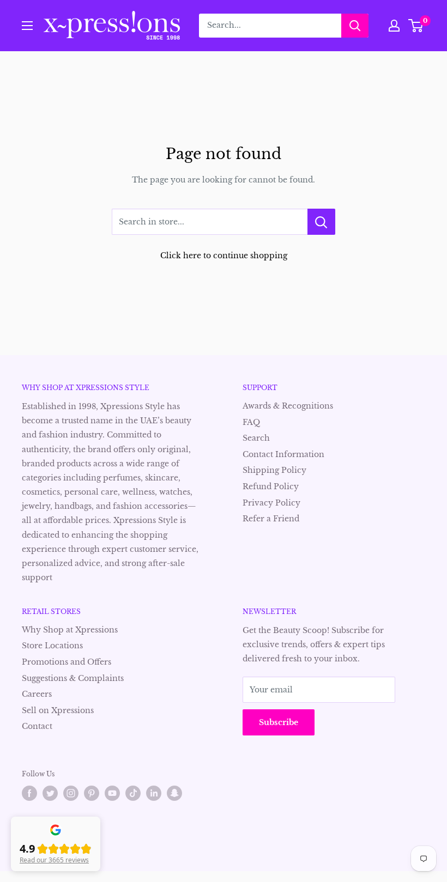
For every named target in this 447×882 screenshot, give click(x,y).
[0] (416, 25)
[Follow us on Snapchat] (174, 793)
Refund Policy (271, 486)
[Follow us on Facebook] (29, 793)
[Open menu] (27, 25)
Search (256, 438)
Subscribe (278, 722)
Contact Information (283, 454)
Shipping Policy (274, 470)
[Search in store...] (321, 222)
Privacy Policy (271, 503)
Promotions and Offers (66, 662)
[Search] (355, 26)
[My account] (394, 26)
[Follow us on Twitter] (50, 793)
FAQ (251, 422)
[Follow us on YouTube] (112, 793)
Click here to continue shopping (223, 255)
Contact (37, 726)
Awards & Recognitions (288, 406)
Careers (37, 694)
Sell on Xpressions (58, 710)
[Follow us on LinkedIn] (153, 793)
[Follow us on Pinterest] (91, 793)
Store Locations (52, 645)
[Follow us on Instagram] (70, 793)
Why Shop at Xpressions (70, 630)
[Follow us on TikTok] (133, 793)
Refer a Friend (271, 519)
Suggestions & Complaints (73, 678)
